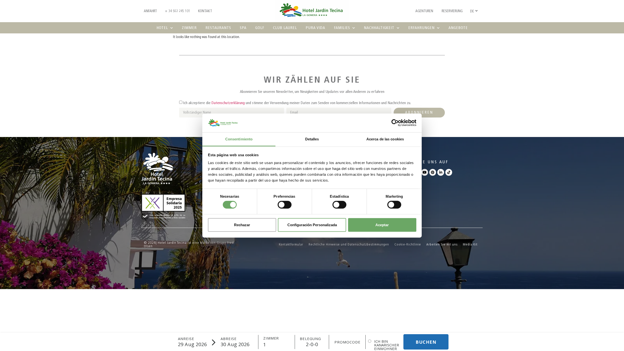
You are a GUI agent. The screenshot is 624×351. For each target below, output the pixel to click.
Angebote (458, 27)
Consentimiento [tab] (239, 139)
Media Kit (470, 244)
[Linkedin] (440, 172)
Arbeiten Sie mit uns (442, 244)
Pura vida (315, 27)
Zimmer (189, 27)
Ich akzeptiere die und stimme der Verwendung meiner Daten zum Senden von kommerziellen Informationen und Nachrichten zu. (297, 102)
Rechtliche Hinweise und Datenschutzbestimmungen (349, 244)
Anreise (186, 339)
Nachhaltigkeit (379, 27)
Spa (243, 27)
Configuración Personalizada (312, 225)
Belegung (310, 339)
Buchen (426, 342)
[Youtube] (424, 172)
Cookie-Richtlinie (407, 244)
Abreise (229, 339)
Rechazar (242, 225)
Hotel (162, 27)
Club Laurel (285, 27)
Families (342, 27)
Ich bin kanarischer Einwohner (386, 345)
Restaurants (218, 27)
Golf (259, 27)
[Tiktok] (448, 172)
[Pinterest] (432, 172)
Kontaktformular (291, 244)
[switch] (285, 205)
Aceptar (382, 225)
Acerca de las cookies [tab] (385, 139)
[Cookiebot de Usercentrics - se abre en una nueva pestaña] (395, 123)
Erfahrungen (421, 27)
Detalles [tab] (312, 139)
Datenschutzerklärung (228, 102)
